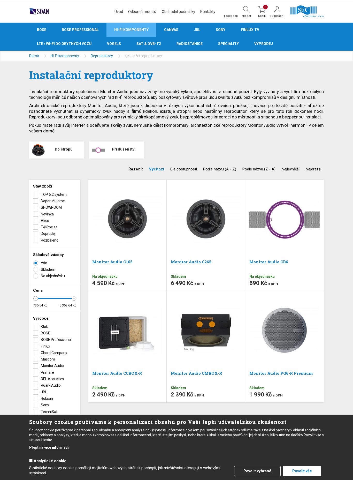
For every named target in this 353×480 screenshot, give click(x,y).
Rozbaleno (49, 240)
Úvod (118, 11)
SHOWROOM (51, 207)
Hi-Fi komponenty (65, 56)
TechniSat (49, 412)
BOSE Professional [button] (80, 30)
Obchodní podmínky (178, 11)
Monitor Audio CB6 (268, 261)
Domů (34, 56)
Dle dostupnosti (183, 169)
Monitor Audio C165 (112, 261)
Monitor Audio (52, 366)
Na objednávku (53, 276)
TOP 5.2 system (54, 194)
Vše (44, 263)
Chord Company (54, 353)
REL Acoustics (52, 379)
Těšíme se (49, 227)
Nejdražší (313, 169)
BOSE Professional (56, 340)
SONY (220, 30)
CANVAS (171, 30)
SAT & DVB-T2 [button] (148, 44)
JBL (44, 392)
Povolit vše (302, 471)
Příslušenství (123, 149)
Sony (45, 405)
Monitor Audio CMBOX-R (196, 373)
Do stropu (64, 149)
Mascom (48, 359)
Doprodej (48, 233)
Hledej (246, 15)
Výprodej (263, 44)
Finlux (45, 346)
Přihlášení (277, 16)
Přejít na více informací (49, 447)
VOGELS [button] (114, 44)
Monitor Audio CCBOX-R (117, 373)
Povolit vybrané (257, 471)
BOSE (45, 333)
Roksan (47, 398)
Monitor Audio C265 (191, 261)
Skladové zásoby (48, 254)
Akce (45, 221)
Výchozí (156, 169)
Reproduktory (102, 56)
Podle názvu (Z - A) (258, 169)
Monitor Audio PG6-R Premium (281, 373)
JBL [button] (197, 30)
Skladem (48, 269)
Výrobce (41, 318)
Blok (44, 327)
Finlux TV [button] (250, 30)
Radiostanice (190, 44)
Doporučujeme (53, 201)
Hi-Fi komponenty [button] (131, 30)
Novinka (47, 214)
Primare (47, 372)
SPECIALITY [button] (228, 44)
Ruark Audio (51, 385)
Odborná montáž (142, 11)
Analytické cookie (50, 461)
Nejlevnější (291, 169)
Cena (38, 290)
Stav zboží (42, 186)
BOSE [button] (41, 30)
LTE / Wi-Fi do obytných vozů (64, 44)
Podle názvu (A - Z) (219, 169)
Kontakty (207, 11)
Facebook (231, 15)
